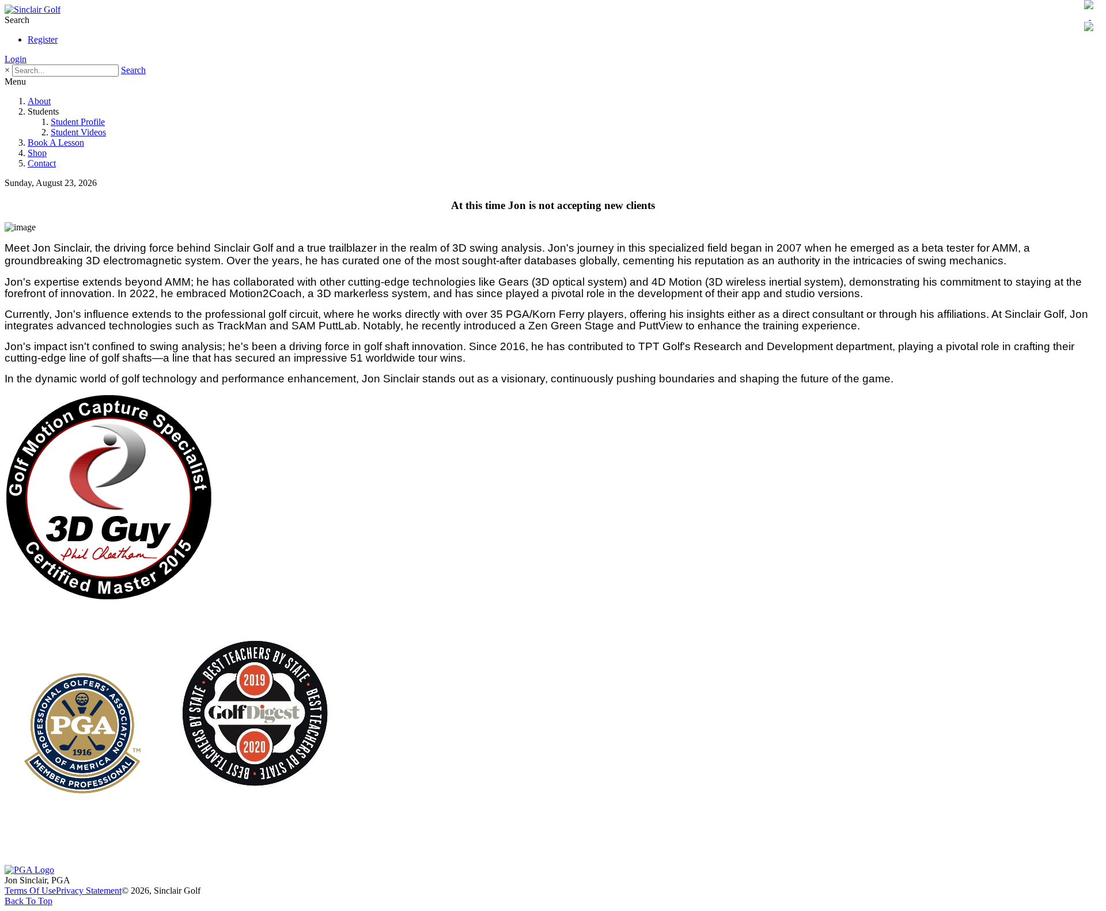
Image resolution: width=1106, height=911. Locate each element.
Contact (42, 163)
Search (133, 70)
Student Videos (78, 132)
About (39, 101)
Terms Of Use (30, 890)
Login (15, 59)
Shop (37, 153)
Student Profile (78, 122)
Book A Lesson (56, 142)
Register (43, 39)
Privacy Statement (89, 890)
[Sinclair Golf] (32, 9)
